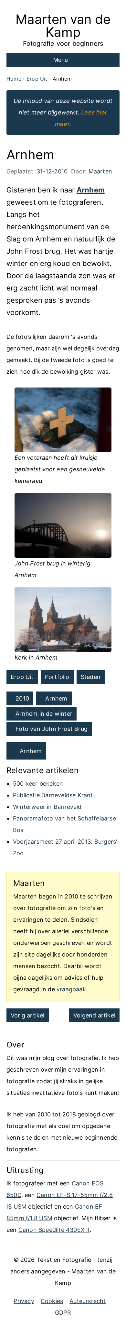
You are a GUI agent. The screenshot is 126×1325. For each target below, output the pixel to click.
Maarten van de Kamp (63, 26)
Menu (60, 60)
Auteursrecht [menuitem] (87, 1301)
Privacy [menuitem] (24, 1301)
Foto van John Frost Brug (52, 728)
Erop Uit (22, 676)
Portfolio (57, 676)
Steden (90, 676)
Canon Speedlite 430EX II (54, 1229)
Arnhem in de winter (44, 713)
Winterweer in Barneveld (47, 806)
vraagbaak (71, 989)
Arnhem (91, 190)
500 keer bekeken (38, 783)
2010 (22, 698)
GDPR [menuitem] (63, 1312)
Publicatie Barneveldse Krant (53, 795)
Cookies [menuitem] (52, 1301)
